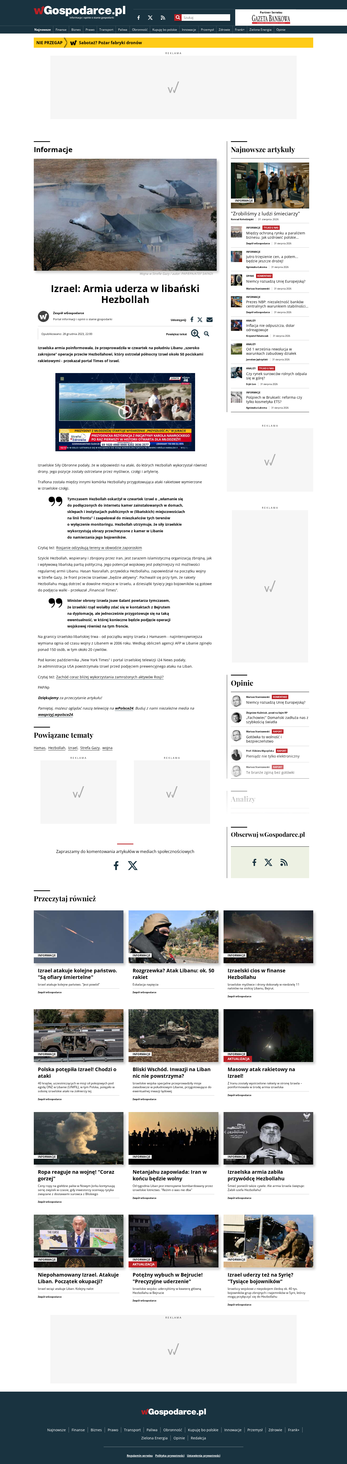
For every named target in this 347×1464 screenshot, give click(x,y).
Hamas (39, 747)
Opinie (281, 29)
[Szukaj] (178, 17)
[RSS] (163, 17)
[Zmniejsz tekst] (206, 334)
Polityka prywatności (169, 1455)
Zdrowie (224, 29)
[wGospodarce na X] (150, 17)
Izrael (72, 747)
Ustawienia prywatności (203, 1455)
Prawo (90, 29)
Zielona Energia (260, 29)
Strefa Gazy (90, 747)
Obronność (140, 29)
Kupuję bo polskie (164, 29)
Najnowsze (42, 29)
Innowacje (189, 29)
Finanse (61, 29)
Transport (106, 29)
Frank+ (240, 29)
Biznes (76, 29)
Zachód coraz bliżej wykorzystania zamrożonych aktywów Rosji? (110, 676)
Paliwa (122, 29)
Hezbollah (56, 747)
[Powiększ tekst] (195, 334)
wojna (107, 747)
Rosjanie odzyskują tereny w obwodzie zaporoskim (99, 547)
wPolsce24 (124, 708)
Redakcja (198, 1438)
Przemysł (207, 29)
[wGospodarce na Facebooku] (138, 17)
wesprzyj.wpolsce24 (55, 714)
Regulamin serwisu (140, 1455)
